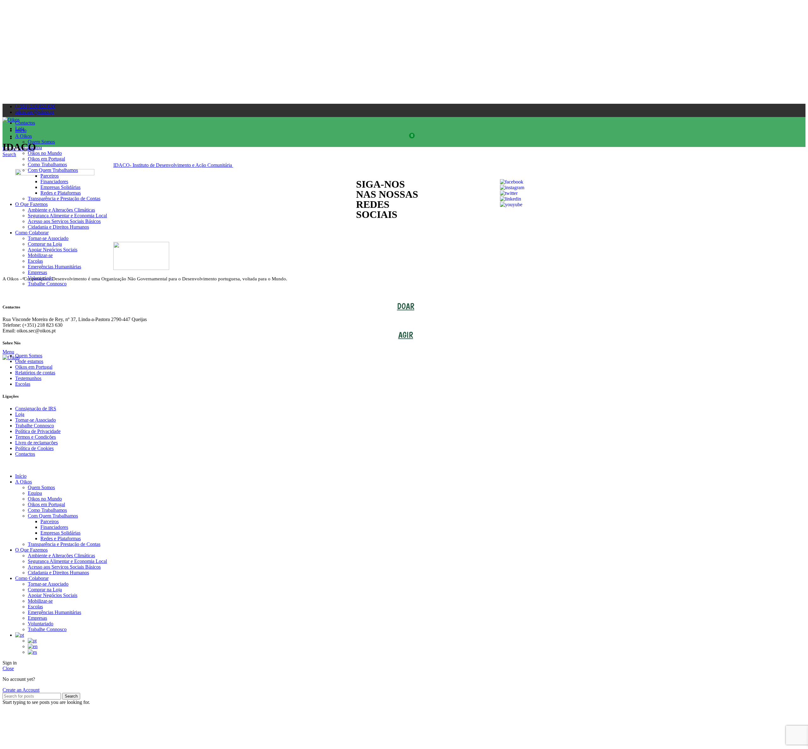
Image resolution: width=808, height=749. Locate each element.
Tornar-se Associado (48, 238)
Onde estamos (29, 361)
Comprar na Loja (45, 244)
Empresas (37, 272)
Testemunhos (28, 378)
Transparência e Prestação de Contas (64, 544)
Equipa (35, 493)
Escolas (35, 261)
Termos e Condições (35, 437)
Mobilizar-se (40, 255)
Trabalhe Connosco (47, 283)
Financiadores (54, 527)
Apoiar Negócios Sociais (52, 249)
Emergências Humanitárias (54, 266)
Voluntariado (40, 623)
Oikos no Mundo (45, 153)
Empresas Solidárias (60, 532)
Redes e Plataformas (60, 538)
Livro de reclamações (36, 442)
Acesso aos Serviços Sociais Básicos (64, 567)
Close (8, 668)
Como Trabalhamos (47, 164)
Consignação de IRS (35, 408)
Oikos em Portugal (46, 158)
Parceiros (49, 521)
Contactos (25, 454)
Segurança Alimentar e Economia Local (67, 561)
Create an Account (21, 690)
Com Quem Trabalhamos (53, 170)
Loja (19, 414)
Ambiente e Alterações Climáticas (61, 555)
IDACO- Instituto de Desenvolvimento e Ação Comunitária (173, 165)
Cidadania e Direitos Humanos (58, 227)
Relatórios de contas (35, 372)
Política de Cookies (34, 448)
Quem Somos (41, 141)
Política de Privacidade (38, 431)
